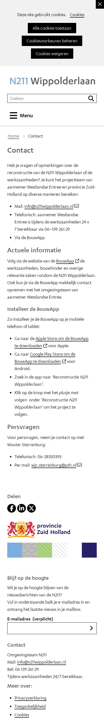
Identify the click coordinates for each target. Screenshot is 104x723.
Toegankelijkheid (30, 706)
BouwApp (67, 260)
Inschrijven (91, 628)
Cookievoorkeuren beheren (52, 40)
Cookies (77, 14)
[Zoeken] (91, 98)
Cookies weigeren (52, 53)
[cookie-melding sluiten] (100, 4)
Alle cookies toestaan (52, 28)
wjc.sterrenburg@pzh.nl (53, 465)
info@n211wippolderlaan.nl (48, 206)
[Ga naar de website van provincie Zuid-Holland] (38, 536)
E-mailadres (30, 618)
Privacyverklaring (30, 697)
